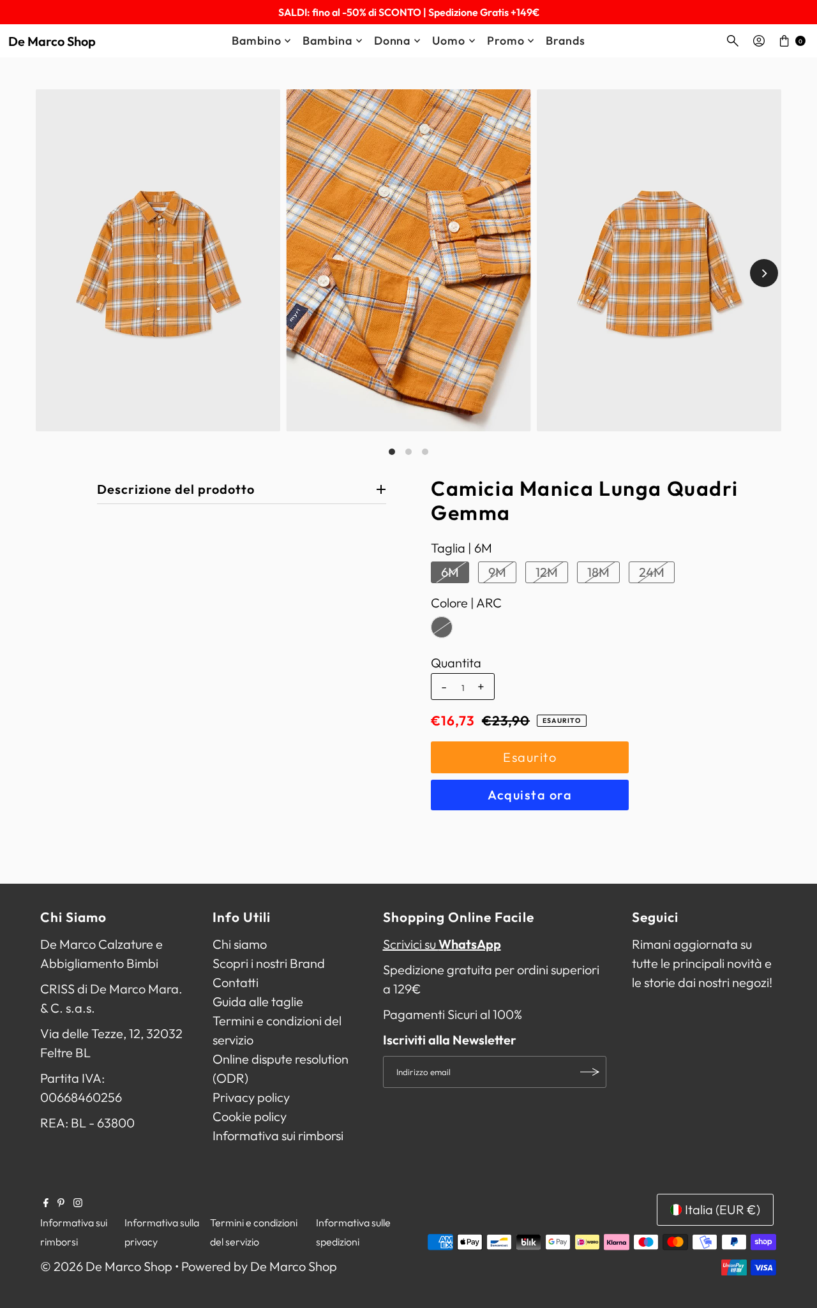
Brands (565, 40)
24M (651, 572)
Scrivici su (442, 944)
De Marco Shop (52, 41)
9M (497, 572)
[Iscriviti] (590, 1072)
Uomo (448, 40)
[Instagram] (77, 1202)
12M (547, 572)
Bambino (256, 40)
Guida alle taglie (258, 1001)
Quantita (456, 663)
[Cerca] (733, 41)
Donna (392, 40)
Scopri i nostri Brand (269, 963)
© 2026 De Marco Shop (106, 1266)
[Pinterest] (60, 1202)
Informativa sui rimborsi (278, 1135)
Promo (506, 40)
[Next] (764, 273)
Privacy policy (251, 1097)
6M (450, 572)
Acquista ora (530, 795)
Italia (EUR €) (722, 1209)
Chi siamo (240, 944)
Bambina (327, 40)
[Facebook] (46, 1202)
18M (598, 572)
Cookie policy (250, 1116)
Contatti (236, 982)
